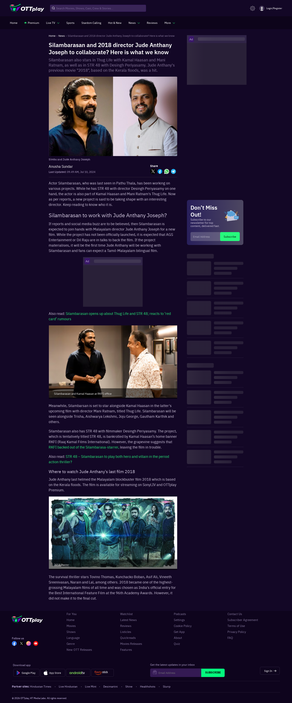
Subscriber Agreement (242, 620)
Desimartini (110, 686)
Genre (71, 644)
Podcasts (180, 614)
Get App (179, 632)
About (178, 638)
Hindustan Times (40, 686)
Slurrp (166, 686)
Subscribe (230, 236)
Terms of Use (236, 626)
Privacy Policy (236, 632)
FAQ (230, 638)
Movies (71, 626)
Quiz (177, 644)
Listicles (125, 632)
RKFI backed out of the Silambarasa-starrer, (84, 447)
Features (126, 650)
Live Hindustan (68, 686)
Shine (128, 686)
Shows (71, 632)
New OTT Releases (79, 650)
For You (72, 614)
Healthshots (147, 686)
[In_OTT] (28, 644)
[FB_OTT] (14, 644)
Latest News (128, 620)
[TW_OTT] (21, 644)
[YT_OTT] (35, 644)
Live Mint (90, 686)
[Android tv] (78, 673)
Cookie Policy (182, 626)
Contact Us (234, 614)
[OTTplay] (27, 8)
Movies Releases (131, 644)
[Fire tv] (102, 673)
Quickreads (128, 638)
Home (70, 620)
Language (73, 638)
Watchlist (126, 614)
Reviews (125, 626)
